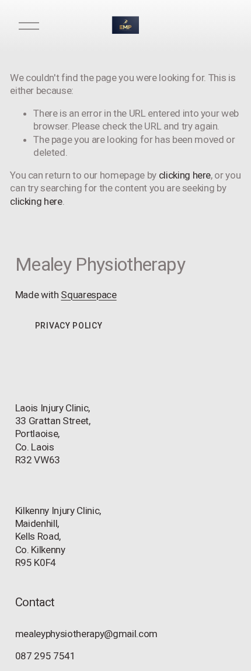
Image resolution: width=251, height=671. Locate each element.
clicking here (185, 175)
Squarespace (88, 294)
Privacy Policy (69, 325)
